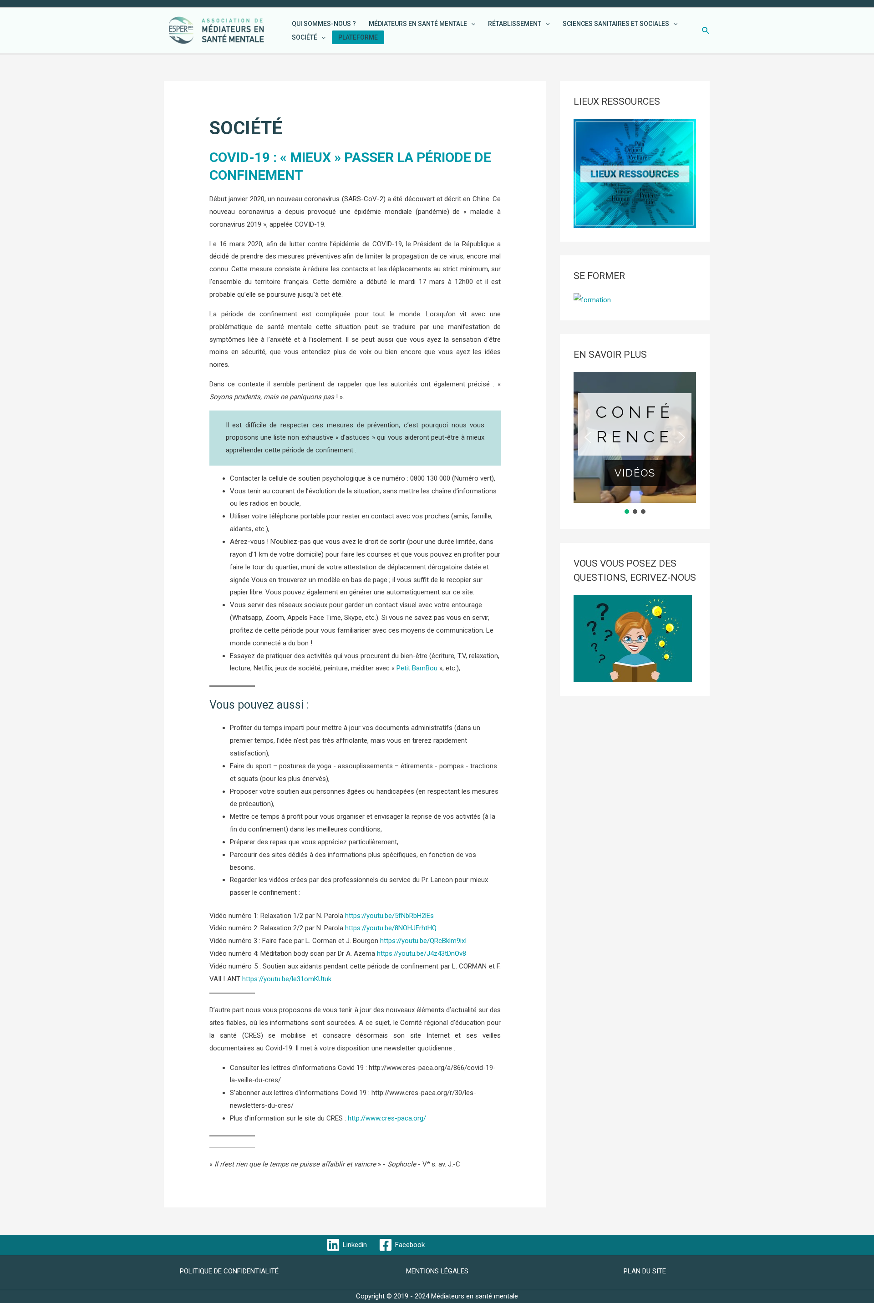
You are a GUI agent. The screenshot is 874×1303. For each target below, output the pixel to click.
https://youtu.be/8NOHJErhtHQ (391, 928)
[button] (587, 437)
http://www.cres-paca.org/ (387, 1118)
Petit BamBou (416, 668)
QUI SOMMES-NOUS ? (324, 23)
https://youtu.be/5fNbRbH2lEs (389, 916)
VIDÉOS (635, 473)
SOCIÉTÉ (304, 37)
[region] (635, 444)
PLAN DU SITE (645, 1271)
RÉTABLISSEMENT (514, 23)
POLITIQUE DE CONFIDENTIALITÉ (229, 1271)
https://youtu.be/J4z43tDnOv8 (421, 953)
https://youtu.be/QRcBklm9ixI (423, 941)
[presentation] (471, 23)
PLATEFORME (358, 37)
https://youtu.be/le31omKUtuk (286, 979)
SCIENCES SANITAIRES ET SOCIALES (616, 23)
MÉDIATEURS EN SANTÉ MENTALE (418, 23)
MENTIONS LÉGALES (437, 1271)
